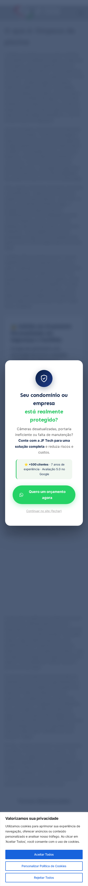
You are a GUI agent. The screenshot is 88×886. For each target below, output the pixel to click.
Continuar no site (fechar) (44, 511)
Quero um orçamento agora (47, 495)
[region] (44, 849)
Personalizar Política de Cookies (44, 866)
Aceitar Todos (44, 854)
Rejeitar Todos (44, 877)
